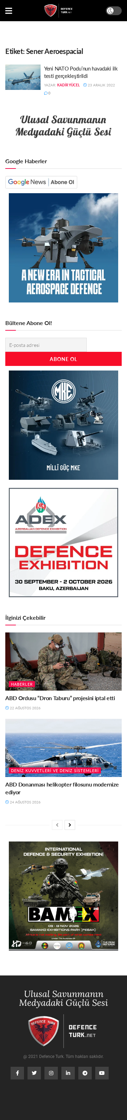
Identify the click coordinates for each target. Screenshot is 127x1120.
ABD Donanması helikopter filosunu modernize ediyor (62, 788)
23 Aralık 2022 (101, 84)
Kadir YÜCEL (68, 84)
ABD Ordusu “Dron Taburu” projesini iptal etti (60, 698)
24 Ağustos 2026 (25, 802)
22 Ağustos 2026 (25, 707)
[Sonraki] (70, 825)
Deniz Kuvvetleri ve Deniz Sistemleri (55, 770)
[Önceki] (57, 825)
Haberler (22, 684)
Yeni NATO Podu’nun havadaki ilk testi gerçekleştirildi (81, 72)
